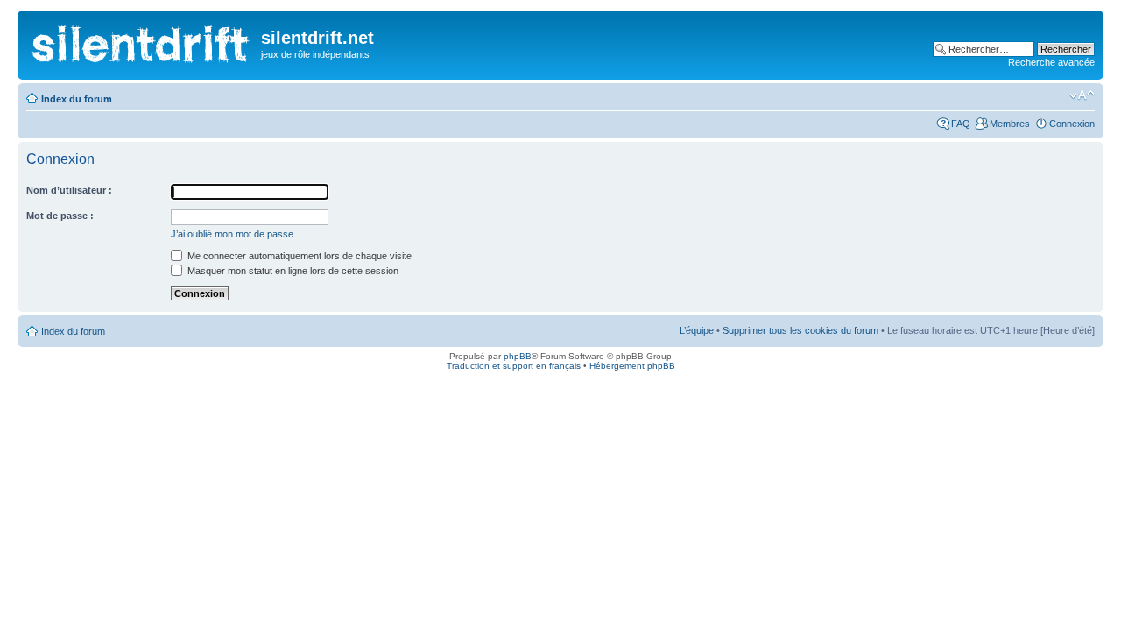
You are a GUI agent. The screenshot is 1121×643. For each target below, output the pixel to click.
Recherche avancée (1051, 62)
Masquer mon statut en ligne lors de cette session (291, 270)
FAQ (960, 123)
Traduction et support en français (514, 366)
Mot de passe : (60, 215)
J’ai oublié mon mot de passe (232, 234)
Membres (1010, 123)
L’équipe (697, 330)
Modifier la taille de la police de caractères (1082, 95)
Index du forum (76, 99)
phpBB (518, 356)
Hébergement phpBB (632, 366)
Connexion (1072, 123)
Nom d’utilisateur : (69, 190)
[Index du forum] (141, 40)
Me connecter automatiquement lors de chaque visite (298, 256)
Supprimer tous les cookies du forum (800, 330)
